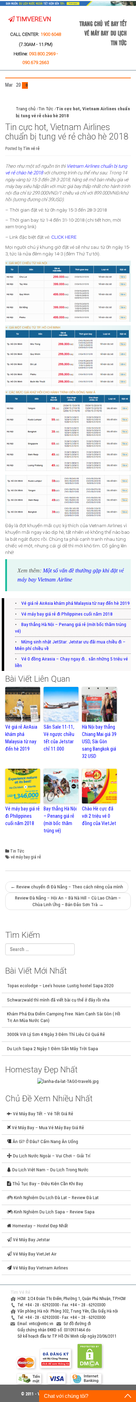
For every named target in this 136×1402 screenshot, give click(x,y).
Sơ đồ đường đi (77, 1323)
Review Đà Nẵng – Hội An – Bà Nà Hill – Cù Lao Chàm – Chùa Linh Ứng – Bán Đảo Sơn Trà (68, 901)
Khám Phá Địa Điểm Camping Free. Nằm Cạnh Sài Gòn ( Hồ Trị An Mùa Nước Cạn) (63, 1017)
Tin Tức (119, 42)
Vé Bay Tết (116, 23)
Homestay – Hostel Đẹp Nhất (40, 1225)
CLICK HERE (64, 237)
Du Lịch (119, 33)
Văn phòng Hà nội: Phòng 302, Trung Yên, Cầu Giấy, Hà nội (67, 1311)
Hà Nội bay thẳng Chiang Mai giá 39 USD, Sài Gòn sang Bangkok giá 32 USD (99, 741)
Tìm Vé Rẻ (20, 1292)
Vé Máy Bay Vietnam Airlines (40, 1267)
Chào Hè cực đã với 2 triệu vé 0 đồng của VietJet (99, 816)
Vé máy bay (96, 33)
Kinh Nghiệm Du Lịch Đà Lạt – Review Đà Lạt (56, 1197)
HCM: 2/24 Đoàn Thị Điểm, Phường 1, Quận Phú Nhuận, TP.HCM (71, 1298)
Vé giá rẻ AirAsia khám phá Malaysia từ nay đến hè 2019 (75, 603)
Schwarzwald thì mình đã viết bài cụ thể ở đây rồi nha (58, 1000)
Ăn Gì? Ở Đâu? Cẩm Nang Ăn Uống (45, 1141)
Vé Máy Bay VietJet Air (34, 1254)
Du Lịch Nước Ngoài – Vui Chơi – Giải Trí (51, 1155)
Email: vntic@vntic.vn (35, 1323)
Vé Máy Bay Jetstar (31, 1239)
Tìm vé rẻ (31, 148)
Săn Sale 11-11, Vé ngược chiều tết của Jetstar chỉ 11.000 (59, 738)
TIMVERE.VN (33, 19)
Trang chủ (91, 23)
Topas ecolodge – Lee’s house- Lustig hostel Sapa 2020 (60, 985)
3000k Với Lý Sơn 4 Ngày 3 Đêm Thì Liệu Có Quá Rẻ (56, 1034)
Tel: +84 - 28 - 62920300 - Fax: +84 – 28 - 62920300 (61, 1304)
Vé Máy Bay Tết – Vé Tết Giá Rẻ (42, 1113)
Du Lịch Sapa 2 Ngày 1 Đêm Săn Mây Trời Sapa (52, 1048)
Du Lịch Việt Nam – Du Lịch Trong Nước (50, 1169)
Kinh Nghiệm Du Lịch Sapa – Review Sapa (54, 1211)
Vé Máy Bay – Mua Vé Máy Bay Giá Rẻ (47, 1127)
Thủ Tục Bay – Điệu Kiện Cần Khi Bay (47, 1183)
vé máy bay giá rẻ (26, 857)
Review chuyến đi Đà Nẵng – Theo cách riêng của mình (66, 886)
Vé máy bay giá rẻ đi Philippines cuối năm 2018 (67, 614)
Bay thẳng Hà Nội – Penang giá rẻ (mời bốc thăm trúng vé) (60, 819)
